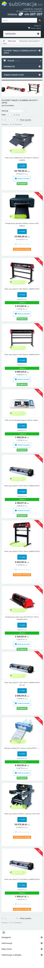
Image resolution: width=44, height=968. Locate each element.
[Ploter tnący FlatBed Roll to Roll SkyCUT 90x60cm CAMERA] (22, 141)
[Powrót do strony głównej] (4, 41)
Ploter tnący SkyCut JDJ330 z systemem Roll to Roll (22, 814)
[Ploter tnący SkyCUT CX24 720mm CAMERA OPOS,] (22, 469)
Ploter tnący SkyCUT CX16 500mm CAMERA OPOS (22, 879)
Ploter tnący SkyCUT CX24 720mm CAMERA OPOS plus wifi (22, 684)
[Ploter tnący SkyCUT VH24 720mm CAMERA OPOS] (22, 534)
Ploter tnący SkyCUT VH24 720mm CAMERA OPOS (22, 551)
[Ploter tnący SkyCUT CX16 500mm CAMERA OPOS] (22, 862)
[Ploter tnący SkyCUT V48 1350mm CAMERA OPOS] (22, 272)
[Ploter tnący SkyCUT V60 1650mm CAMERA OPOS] (22, 338)
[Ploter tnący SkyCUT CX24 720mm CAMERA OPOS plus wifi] (22, 665)
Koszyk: (33, 28)
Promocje (9, 66)
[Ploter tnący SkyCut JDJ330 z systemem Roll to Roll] (22, 797)
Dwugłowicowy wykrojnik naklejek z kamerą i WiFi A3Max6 (22, 225)
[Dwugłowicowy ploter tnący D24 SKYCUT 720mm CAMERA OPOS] (22, 600)
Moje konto (7, 949)
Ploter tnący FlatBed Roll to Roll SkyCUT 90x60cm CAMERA (22, 159)
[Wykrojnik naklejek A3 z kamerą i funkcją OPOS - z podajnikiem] (22, 731)
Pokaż (4, 115)
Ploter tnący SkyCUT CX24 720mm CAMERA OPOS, (22, 486)
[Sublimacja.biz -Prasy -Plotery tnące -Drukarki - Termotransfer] (22, 7)
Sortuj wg (5, 111)
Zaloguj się (37, 25)
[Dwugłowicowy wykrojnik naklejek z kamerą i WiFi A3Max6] (22, 206)
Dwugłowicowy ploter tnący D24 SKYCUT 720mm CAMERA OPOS (22, 618)
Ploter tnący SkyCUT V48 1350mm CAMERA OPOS (22, 289)
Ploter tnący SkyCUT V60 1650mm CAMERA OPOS (22, 354)
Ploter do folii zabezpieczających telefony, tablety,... (22, 420)
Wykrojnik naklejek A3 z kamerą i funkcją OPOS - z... (22, 748)
